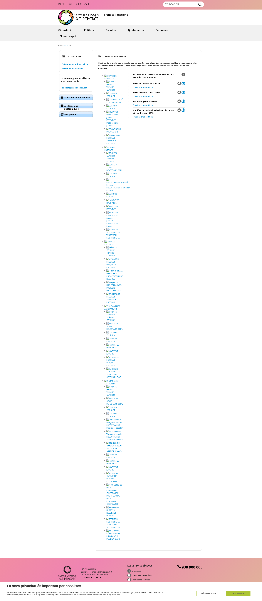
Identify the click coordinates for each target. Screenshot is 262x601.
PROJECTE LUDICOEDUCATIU (114, 289)
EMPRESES (109, 78)
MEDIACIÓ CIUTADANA (111, 480)
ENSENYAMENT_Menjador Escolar (118, 189)
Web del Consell (80, 4)
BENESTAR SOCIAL (114, 170)
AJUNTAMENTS (111, 308)
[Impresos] (183, 84)
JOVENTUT (111, 209)
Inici (61, 4)
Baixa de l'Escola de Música (146, 83)
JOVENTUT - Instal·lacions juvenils (112, 123)
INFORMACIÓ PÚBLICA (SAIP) (113, 537)
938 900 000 (192, 567)
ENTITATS (108, 150)
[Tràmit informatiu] (183, 75)
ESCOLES (108, 244)
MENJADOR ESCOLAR (111, 266)
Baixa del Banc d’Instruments (148, 92)
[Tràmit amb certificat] (179, 84)
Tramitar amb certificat (143, 87)
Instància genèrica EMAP (145, 101)
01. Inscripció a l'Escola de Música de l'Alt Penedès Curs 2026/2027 (153, 76)
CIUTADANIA (109, 383)
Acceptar (238, 593)
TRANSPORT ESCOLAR (112, 142)
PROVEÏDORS (112, 131)
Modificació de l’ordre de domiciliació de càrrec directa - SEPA (153, 111)
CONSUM (110, 96)
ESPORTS (110, 196)
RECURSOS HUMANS (111, 514)
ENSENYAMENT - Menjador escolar (114, 426)
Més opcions (208, 593)
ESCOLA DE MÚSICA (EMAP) (113, 449)
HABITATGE (111, 202)
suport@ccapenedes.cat (74, 87)
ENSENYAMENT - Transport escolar (114, 438)
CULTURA (110, 108)
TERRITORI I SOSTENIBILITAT (113, 236)
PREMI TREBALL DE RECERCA (114, 277)
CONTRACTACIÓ (113, 102)
